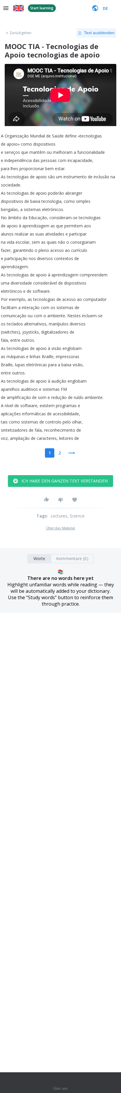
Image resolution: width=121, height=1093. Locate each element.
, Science (76, 516)
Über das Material (60, 528)
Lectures (59, 516)
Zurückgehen (20, 33)
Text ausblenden (99, 32)
